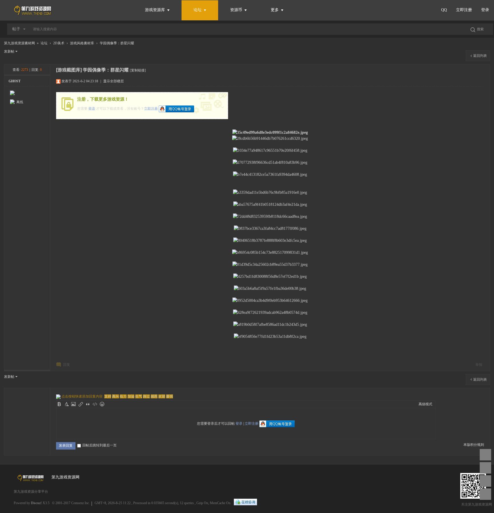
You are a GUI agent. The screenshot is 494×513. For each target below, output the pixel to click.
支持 (107, 396)
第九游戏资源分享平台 (31, 492)
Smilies (102, 404)
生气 (138, 396)
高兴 (115, 396)
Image (73, 404)
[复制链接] (138, 70)
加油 (131, 396)
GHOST (15, 81)
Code (95, 404)
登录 (485, 10)
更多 (275, 10)
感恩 (154, 396)
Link (80, 404)
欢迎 (161, 396)
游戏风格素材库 (82, 43)
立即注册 (464, 10)
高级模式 (425, 404)
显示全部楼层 (113, 81)
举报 (478, 365)
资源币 (236, 10)
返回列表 (480, 56)
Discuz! (36, 503)
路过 (146, 396)
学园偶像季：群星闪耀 (117, 43)
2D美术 (58, 43)
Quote (88, 404)
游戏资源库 (155, 10)
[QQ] (245, 502)
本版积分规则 (473, 445)
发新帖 (9, 51)
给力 (123, 396)
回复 (66, 365)
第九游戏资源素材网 (19, 43)
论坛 (198, 10)
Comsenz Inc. (80, 503)
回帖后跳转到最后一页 (99, 445)
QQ (444, 10)
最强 (169, 396)
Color (66, 404)
